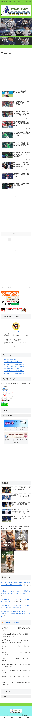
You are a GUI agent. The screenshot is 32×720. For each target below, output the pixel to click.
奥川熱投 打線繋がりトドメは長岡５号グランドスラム (16, 677)
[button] (29, 287)
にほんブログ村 (5, 390)
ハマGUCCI (25, 593)
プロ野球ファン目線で (11, 622)
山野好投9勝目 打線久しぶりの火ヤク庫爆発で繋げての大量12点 (16, 684)
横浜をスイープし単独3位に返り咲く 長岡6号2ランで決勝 (16, 671)
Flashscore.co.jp (16, 607)
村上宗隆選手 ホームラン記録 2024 (14, 371)
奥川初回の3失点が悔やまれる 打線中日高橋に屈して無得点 (16, 653)
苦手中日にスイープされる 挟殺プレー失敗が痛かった (16, 647)
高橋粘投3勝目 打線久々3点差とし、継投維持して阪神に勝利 (16, 659)
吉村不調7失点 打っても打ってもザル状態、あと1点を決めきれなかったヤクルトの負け (16, 641)
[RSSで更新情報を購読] (17, 347)
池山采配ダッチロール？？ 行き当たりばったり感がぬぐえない (16, 629)
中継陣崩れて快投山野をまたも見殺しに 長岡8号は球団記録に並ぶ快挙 (16, 635)
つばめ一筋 (16, 332)
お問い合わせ (23, 715)
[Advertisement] (16, 72)
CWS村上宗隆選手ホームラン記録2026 (15, 359)
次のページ (16, 233)
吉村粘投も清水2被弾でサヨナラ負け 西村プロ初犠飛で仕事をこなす (16, 665)
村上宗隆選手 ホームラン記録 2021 (14, 364)
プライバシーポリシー (8, 715)
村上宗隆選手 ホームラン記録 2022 (14, 366)
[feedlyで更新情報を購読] (15, 347)
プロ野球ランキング (6, 402)
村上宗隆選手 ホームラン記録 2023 (14, 368)
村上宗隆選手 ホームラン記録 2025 (14, 373)
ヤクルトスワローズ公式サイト (13, 362)
